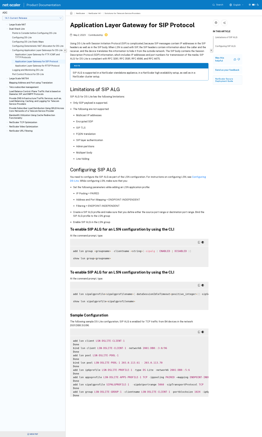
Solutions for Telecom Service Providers (122, 13)
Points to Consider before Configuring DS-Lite (34, 33)
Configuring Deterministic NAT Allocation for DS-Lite (38, 46)
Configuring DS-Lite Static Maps (28, 42)
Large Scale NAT (17, 24)
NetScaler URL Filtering (21, 131)
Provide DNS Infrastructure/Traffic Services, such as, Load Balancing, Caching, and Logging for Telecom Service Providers (35, 101)
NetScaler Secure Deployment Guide (224, 80)
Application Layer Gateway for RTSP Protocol (37, 66)
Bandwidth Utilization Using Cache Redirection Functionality (32, 116)
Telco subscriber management (24, 87)
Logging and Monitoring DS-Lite (27, 70)
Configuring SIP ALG (225, 46)
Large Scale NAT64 (19, 78)
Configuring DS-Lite (22, 37)
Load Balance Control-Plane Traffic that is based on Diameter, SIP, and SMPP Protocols (35, 92)
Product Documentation (44, 5)
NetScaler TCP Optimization (23, 122)
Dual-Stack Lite (17, 29)
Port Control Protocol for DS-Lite (28, 74)
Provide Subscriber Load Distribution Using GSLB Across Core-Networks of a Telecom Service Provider (36, 109)
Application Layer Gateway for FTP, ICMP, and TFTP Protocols (37, 55)
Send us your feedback (227, 70)
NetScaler (80, 13)
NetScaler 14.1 (95, 13)
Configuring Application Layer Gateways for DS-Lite (37, 50)
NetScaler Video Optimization (23, 126)
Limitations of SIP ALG (226, 37)
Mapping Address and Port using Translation (31, 83)
